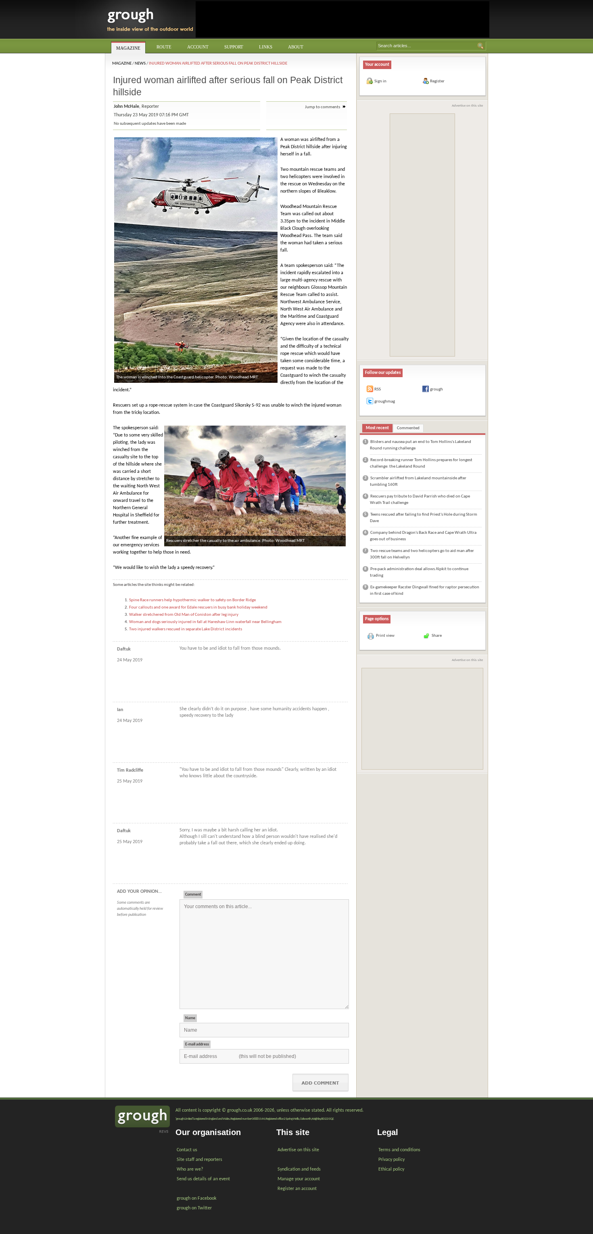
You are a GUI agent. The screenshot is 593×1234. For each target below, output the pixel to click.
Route (164, 46)
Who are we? (190, 1169)
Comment (193, 894)
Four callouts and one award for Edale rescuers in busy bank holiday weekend (198, 607)
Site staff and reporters (199, 1159)
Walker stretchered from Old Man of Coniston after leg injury (183, 615)
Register (437, 81)
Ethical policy (391, 1169)
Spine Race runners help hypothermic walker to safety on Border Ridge (192, 600)
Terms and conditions (399, 1150)
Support (233, 46)
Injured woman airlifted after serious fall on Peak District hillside (218, 63)
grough (436, 389)
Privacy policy (391, 1159)
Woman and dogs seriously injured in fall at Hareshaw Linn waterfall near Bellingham (205, 622)
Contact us (187, 1150)
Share (437, 636)
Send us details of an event (203, 1179)
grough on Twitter (194, 1208)
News (140, 63)
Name (190, 1018)
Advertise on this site (467, 105)
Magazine (128, 48)
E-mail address (197, 1044)
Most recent (377, 428)
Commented (408, 428)
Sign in (380, 81)
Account (198, 46)
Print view (385, 636)
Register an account (297, 1188)
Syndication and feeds (299, 1169)
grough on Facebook (196, 1198)
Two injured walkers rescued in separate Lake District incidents (185, 629)
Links (265, 46)
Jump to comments (323, 107)
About (295, 46)
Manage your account (299, 1179)
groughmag (384, 401)
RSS (377, 389)
